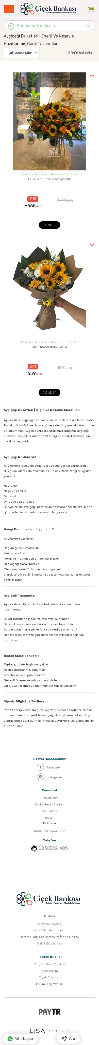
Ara (71, 1038)
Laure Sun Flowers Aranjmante (49, 179)
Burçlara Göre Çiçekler (49, 964)
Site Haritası (49, 811)
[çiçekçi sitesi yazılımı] (49, 1031)
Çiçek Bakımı (50, 971)
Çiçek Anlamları (49, 977)
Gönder (49, 225)
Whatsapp (24, 1038)
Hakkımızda (50, 798)
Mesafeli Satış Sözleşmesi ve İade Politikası (49, 937)
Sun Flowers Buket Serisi (49, 346)
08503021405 (53, 848)
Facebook (53, 767)
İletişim (49, 817)
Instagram (54, 777)
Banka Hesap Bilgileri (49, 804)
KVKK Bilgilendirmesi (49, 930)
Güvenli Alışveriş (49, 923)
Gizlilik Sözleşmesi (50, 943)
